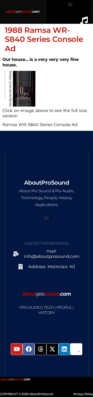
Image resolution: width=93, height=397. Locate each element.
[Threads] (40, 349)
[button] (70, 4)
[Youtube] (17, 349)
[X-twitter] (52, 349)
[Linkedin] (64, 349)
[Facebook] (29, 349)
